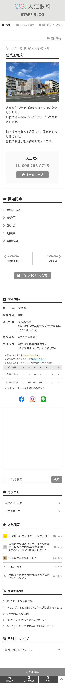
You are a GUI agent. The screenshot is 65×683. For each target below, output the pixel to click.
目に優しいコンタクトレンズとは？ (35, 536)
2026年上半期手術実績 (20, 601)
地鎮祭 (11, 233)
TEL (48, 681)
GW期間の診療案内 (18, 613)
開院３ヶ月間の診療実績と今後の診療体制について (35, 576)
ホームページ (34, 174)
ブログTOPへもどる (35, 275)
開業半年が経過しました (35, 558)
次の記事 (52, 258)
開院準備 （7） (13, 511)
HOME (8, 24)
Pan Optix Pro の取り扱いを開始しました (31, 626)
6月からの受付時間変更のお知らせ (27, 620)
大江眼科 (33, 672)
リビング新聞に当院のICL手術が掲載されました (34, 607)
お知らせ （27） (14, 503)
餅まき (11, 225)
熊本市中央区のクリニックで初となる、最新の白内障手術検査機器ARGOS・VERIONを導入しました (35, 547)
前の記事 (14, 258)
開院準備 (46, 24)
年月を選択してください (19, 650)
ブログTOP (28, 681)
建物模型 (12, 241)
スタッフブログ (26, 24)
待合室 (11, 217)
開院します (35, 566)
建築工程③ (14, 210)
